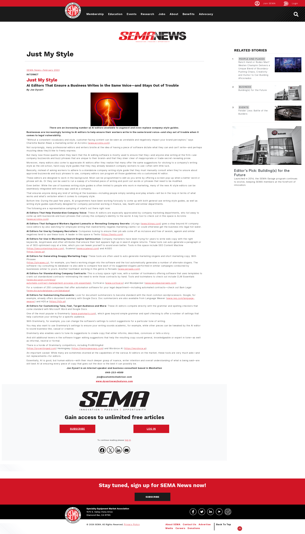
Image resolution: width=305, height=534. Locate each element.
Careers (180, 528)
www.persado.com (129, 269)
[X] (110, 449)
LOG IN (151, 428)
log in (128, 440)
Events (132, 14)
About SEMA (172, 524)
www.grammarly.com (83, 313)
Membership (95, 14)
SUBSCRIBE (77, 428)
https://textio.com (112, 234)
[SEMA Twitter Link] (201, 511)
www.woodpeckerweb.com (160, 283)
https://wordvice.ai (135, 348)
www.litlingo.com (150, 223)
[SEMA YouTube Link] (219, 511)
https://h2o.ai (57, 301)
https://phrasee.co (37, 262)
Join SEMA (269, 3)
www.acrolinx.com (99, 143)
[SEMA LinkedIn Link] (210, 511)
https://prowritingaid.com (41, 348)
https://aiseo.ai (35, 251)
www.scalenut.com (87, 248)
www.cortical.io (114, 283)
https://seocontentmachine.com (45, 248)
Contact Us (189, 524)
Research (147, 14)
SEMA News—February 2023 (43, 70)
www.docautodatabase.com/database (48, 290)
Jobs (161, 14)
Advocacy (206, 14)
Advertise (205, 524)
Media (169, 528)
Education (115, 14)
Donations (194, 528)
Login (295, 3)
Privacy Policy (132, 524)
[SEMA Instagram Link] (227, 511)
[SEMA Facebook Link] (193, 511)
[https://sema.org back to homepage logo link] (298, 14)
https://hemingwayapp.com (87, 348)
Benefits (189, 14)
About (174, 14)
